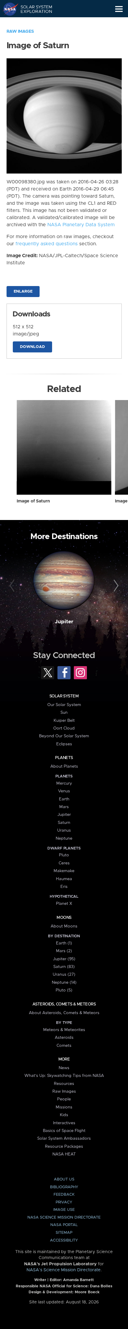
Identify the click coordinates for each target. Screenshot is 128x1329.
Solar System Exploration (32, 9)
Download (32, 347)
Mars (64, 807)
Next (115, 586)
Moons (64, 918)
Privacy (64, 1202)
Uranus (64, 830)
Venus (64, 791)
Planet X (64, 904)
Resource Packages (64, 1146)
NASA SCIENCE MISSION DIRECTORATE (64, 1217)
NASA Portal (64, 1225)
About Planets (64, 766)
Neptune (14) (64, 982)
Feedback (64, 1195)
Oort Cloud (64, 728)
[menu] (119, 9)
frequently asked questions (46, 243)
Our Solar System (64, 705)
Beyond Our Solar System (64, 736)
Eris (64, 887)
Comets (64, 1046)
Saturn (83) (64, 967)
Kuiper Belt (64, 721)
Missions (64, 1107)
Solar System (64, 696)
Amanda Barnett (78, 1280)
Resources (64, 1084)
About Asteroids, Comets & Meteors (64, 1013)
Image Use (64, 1210)
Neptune (64, 838)
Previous (13, 586)
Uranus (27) (64, 974)
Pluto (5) (64, 990)
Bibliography (64, 1187)
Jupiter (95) (64, 959)
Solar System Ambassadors (64, 1138)
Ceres (64, 863)
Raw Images (20, 31)
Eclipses (64, 744)
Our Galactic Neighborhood (32, 22)
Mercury (64, 783)
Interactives (64, 1123)
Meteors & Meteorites (64, 1030)
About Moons (64, 926)
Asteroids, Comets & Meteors (64, 1004)
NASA (7, 9)
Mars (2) (64, 951)
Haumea (64, 879)
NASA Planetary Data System (81, 224)
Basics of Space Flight (64, 1131)
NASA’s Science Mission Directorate (63, 1270)
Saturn (64, 823)
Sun (64, 712)
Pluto (64, 855)
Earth (64, 799)
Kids (64, 1115)
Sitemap (64, 1233)
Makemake (64, 871)
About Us (64, 1179)
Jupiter (64, 621)
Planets (64, 758)
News (64, 1068)
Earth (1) (64, 943)
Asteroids (64, 1038)
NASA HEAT (64, 1154)
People (64, 1099)
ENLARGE (23, 291)
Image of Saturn (33, 501)
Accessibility (64, 1240)
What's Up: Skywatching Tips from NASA (64, 1076)
